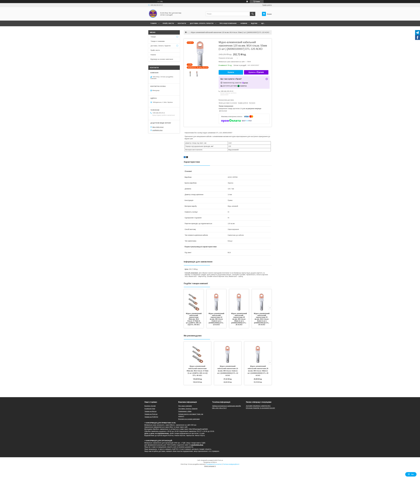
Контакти (182, 23)
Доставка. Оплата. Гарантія (201, 23)
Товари (153, 23)
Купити (231, 72)
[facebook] (185, 157)
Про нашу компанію (228, 23)
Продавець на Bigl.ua (210, 462)
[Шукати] (252, 14)
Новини (244, 23)
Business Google (150, 406)
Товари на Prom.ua (150, 414)
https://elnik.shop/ (158, 127)
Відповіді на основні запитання (161, 59)
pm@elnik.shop (157, 130)
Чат (412, 474)
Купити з (252, 72)
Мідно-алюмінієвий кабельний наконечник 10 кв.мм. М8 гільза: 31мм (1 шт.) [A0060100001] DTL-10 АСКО (217, 319)
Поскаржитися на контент (214, 464)
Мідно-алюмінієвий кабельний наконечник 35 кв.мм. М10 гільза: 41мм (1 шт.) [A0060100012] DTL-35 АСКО (262, 319)
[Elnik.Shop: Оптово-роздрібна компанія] (153, 18)
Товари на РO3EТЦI (151, 417)
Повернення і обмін (184, 411)
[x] (187, 157)
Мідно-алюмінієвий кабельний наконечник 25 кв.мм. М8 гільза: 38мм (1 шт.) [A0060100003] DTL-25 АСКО (239, 319)
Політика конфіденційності (231, 464)
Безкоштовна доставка (226, 100)
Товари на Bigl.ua (150, 411)
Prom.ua (220, 460)
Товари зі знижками (157, 41)
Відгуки (254, 23)
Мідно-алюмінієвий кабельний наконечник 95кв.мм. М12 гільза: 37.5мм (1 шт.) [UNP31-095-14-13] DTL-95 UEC (194, 319)
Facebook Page (149, 408)
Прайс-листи (168, 23)
